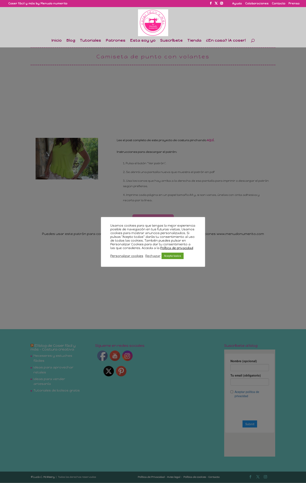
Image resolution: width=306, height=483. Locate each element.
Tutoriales (90, 41)
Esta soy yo (143, 41)
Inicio (56, 41)
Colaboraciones (257, 3)
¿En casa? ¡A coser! (226, 41)
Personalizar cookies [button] (126, 256)
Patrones (116, 41)
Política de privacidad (176, 248)
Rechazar (152, 256)
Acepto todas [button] (172, 255)
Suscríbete (171, 41)
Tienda (194, 41)
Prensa (294, 3)
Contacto (278, 3)
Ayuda (237, 3)
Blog (70, 41)
